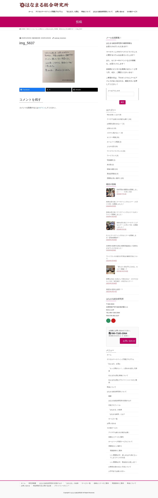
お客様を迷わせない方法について (119, 467)
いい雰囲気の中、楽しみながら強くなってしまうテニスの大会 (123, 456)
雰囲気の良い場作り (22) (115, 178)
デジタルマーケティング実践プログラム (120, 359)
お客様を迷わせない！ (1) (115, 124)
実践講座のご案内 (116, 450)
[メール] (108, 321)
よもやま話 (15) (112, 146)
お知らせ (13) (111, 128)
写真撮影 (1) (111, 160)
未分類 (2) (110, 164)
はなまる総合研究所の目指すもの (119, 400)
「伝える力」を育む (113, 364)
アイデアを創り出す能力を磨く (119, 432)
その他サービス (112, 428)
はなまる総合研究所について (117, 391)
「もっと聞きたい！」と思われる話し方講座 (122, 369)
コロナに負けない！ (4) (115, 133)
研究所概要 (32, 483)
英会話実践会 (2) (112, 174)
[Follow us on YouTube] (113, 321)
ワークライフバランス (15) (116, 151)
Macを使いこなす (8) (114, 115)
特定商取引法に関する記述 (42, 486)
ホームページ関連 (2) (114, 142)
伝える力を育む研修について (118, 375)
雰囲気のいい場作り (115, 446)
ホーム (109, 355)
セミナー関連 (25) (113, 137)
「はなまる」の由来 (115, 410)
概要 (109, 396)
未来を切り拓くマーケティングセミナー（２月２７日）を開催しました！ (127, 225)
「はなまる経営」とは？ (116, 414)
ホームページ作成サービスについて (120, 441)
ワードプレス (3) (112, 155)
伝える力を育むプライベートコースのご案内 (122, 381)
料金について (111, 387)
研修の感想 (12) (112, 169)
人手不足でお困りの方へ (116, 471)
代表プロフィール (114, 405)
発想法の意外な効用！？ (114, 289)
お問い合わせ (111, 423)
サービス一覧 (112, 419)
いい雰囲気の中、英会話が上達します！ (123, 462)
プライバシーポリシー (61, 486)
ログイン (41, 108)
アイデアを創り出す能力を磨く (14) (119, 119)
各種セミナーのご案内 (115, 437)
